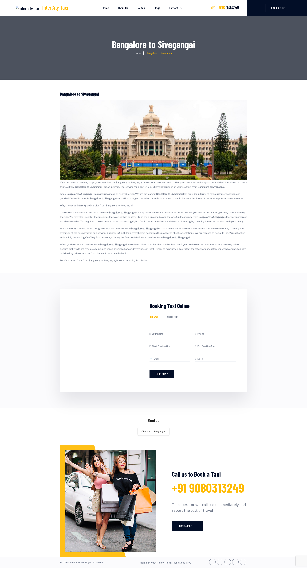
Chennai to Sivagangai (153, 431)
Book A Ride (186, 526)
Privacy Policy (156, 562)
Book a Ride (278, 7)
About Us (123, 8)
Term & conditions (175, 562)
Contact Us (175, 8)
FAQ (188, 562)
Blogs (157, 8)
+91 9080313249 (208, 487)
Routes (141, 8)
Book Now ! (162, 374)
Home (105, 8)
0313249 (224, 7)
